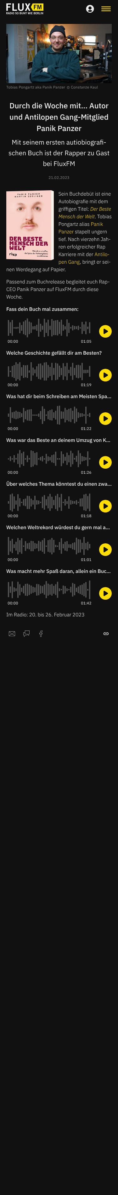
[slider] (49, 327)
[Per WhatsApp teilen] (26, 633)
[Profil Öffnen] (90, 8)
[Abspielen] (105, 331)
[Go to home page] (24, 9)
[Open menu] (106, 8)
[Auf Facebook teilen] (41, 633)
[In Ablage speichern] (106, 633)
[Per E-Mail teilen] (12, 633)
